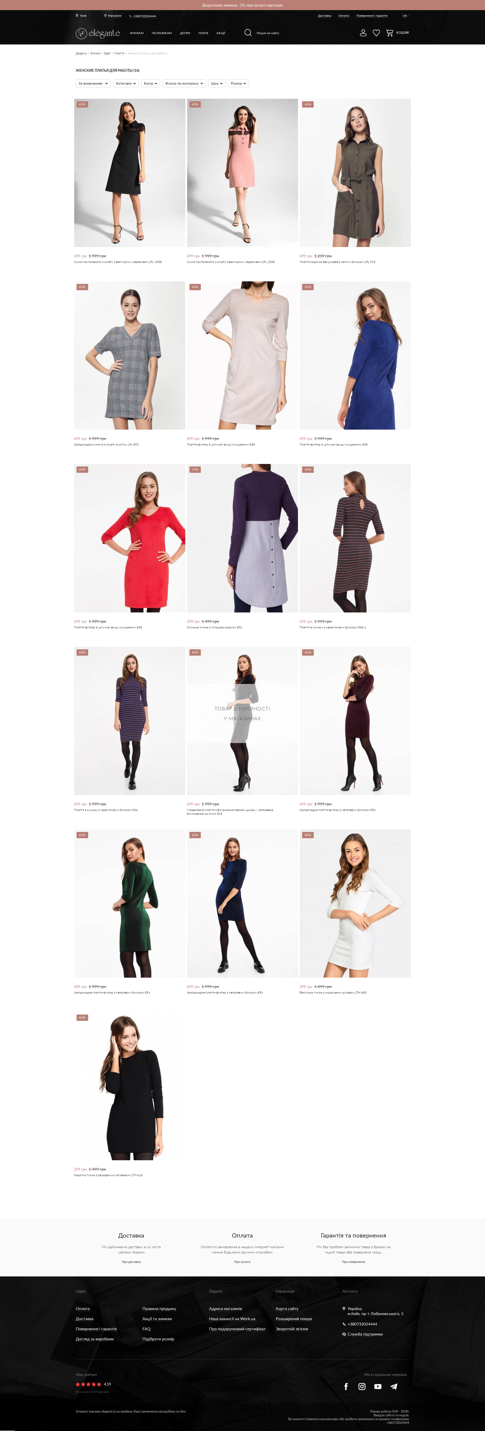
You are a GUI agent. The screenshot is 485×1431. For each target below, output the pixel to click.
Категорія (124, 83)
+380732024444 (144, 16)
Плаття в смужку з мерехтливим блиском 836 (106, 810)
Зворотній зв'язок (292, 1328)
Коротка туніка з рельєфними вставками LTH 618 (108, 1175)
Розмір (236, 83)
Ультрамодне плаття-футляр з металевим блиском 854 (338, 810)
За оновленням (91, 83)
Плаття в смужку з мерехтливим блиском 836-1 (333, 627)
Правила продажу (159, 1308)
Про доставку (131, 1262)
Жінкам (137, 33)
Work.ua (247, 1318)
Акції (220, 33)
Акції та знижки (157, 1318)
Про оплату (242, 1262)
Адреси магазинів (225, 1308)
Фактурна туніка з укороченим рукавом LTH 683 (333, 992)
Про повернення (353, 1262)
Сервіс (81, 1291)
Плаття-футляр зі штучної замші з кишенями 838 (221, 444)
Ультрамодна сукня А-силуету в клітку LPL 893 (106, 444)
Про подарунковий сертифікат (237, 1328)
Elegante (215, 1291)
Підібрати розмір (158, 1338)
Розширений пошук (294, 1318)
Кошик (402, 33)
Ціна (214, 83)
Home (203, 33)
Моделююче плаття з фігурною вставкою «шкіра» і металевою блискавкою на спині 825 (230, 812)
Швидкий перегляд (126, 230)
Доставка (324, 15)
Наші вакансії (221, 1318)
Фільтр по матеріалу (182, 83)
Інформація (285, 1291)
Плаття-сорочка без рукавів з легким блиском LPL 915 (337, 262)
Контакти (350, 1291)
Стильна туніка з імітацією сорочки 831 (214, 627)
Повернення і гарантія (371, 15)
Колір (148, 83)
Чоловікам (162, 33)
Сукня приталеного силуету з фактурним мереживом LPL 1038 (118, 262)
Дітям (185, 33)
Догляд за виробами (95, 1338)
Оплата (343, 15)
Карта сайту (287, 1308)
